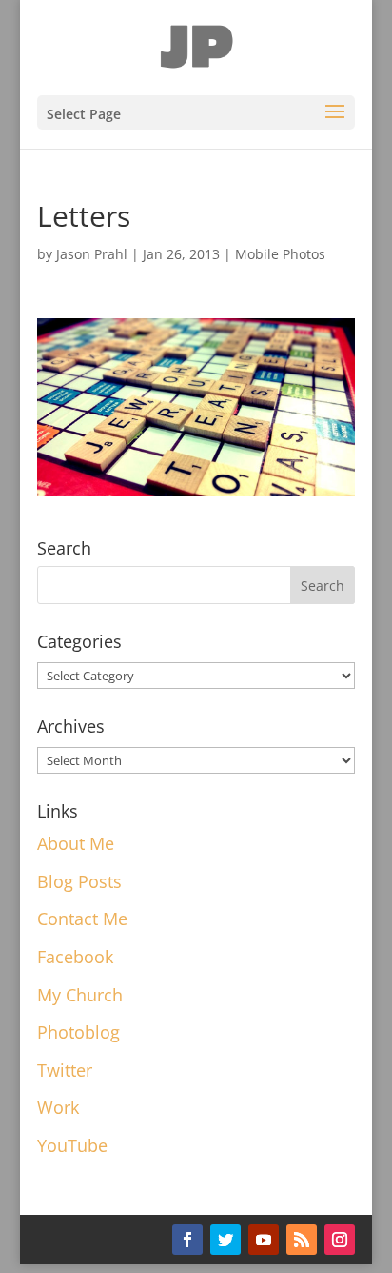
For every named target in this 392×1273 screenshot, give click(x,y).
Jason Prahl (91, 254)
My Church (80, 994)
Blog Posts (79, 881)
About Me (75, 843)
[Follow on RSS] (301, 1239)
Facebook (75, 956)
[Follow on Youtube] (263, 1239)
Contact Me (82, 918)
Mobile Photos (280, 254)
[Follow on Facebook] (187, 1239)
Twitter (64, 1070)
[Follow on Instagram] (339, 1239)
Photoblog (78, 1031)
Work (58, 1107)
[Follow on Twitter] (225, 1239)
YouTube (72, 1145)
